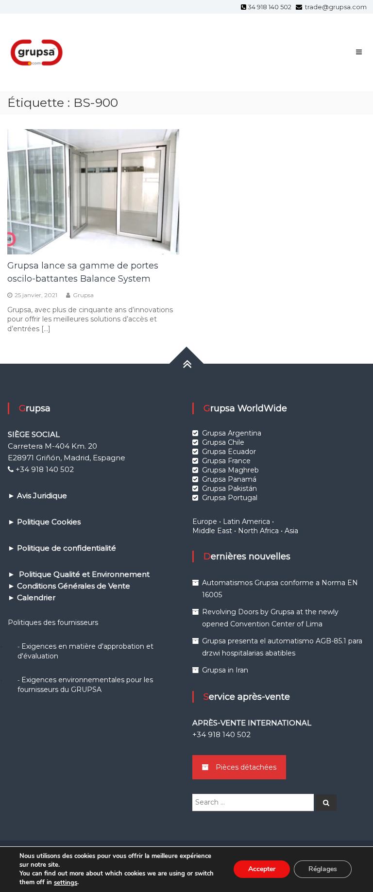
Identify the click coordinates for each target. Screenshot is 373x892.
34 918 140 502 (271, 7)
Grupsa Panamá (229, 479)
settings (65, 882)
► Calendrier (31, 597)
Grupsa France (226, 460)
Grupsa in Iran (225, 670)
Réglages (322, 869)
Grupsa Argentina (231, 433)
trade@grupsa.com (335, 7)
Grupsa (83, 295)
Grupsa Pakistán (229, 488)
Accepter (261, 869)
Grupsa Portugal (229, 497)
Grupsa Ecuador (229, 451)
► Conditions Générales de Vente (69, 585)
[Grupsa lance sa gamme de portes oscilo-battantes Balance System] (93, 190)
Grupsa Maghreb (230, 470)
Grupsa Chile (223, 442)
